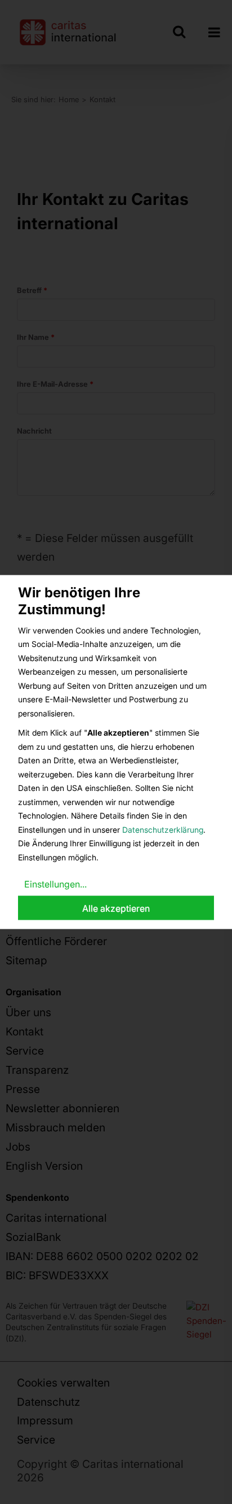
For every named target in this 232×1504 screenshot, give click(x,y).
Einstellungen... (55, 884)
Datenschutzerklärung (162, 829)
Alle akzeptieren (116, 907)
